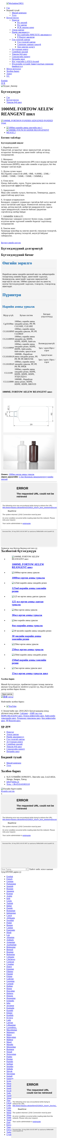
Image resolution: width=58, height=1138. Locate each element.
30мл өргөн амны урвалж (27, 615)
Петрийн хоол (18, 59)
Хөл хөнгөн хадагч (26, 47)
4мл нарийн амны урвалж (27, 625)
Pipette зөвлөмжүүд (20, 32)
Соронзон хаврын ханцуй (29, 44)
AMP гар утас (36, 713)
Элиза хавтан (18, 30)
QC (8, 76)
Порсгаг (15, 20)
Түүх (14, 15)
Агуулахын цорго (20, 49)
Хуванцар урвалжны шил (28, 718)
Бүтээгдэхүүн (12, 17)
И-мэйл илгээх (8, 791)
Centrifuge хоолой (20, 52)
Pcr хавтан (22, 25)
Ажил (9, 73)
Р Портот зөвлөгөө (26, 37)
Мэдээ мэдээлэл (13, 69)
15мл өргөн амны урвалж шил (30, 673)
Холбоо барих (12, 71)
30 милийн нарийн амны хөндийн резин (26, 637)
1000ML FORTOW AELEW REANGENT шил (28, 566)
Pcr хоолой (22, 22)
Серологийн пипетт (21, 56)
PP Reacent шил (13, 720)
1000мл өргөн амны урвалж (21, 474)
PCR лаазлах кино (25, 27)
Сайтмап (24, 713)
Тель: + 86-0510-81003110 (18, 784)
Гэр (8, 8)
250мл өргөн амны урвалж (28, 649)
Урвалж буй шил (19, 54)
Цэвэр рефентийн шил (33, 716)
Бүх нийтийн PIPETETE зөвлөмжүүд (34, 35)
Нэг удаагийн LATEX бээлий (25, 61)
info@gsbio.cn (12, 782)
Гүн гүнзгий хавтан (21, 39)
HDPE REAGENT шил (11, 716)
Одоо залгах (7, 694)
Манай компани (19, 13)
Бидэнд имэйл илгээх (11, 243)
